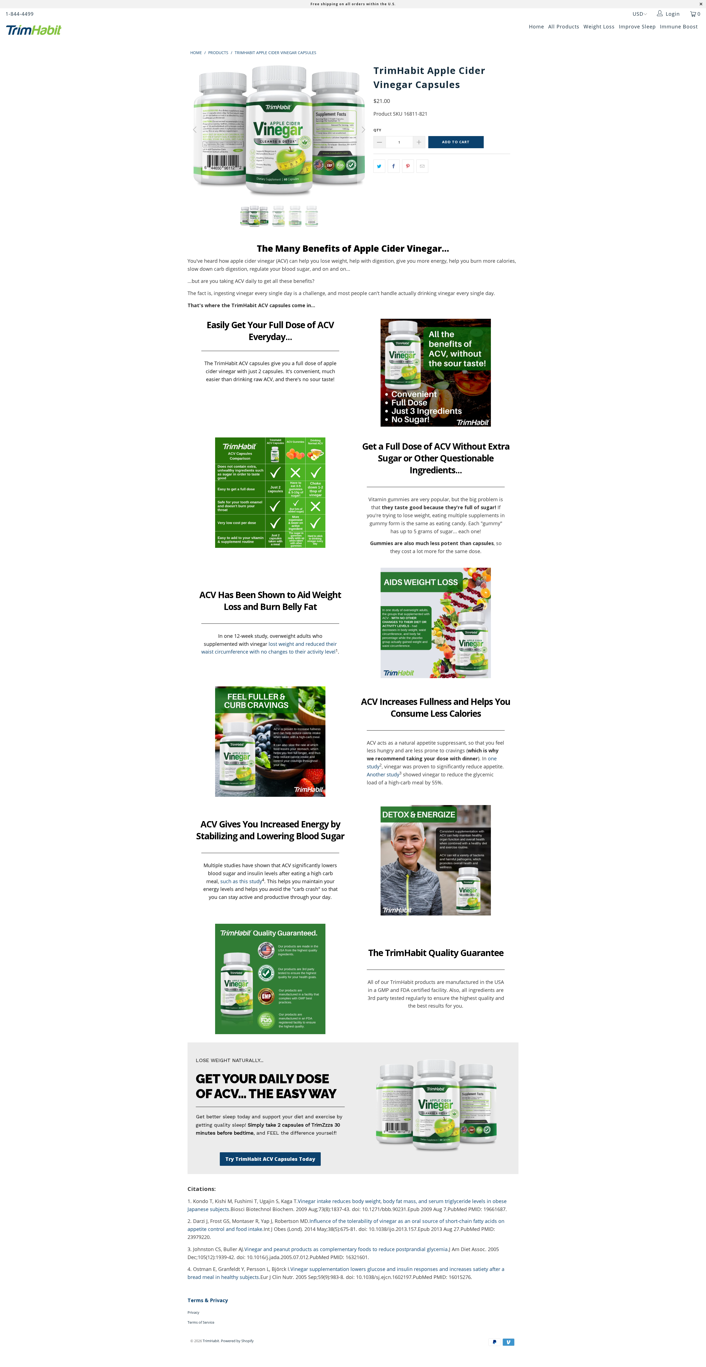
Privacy (193, 1312)
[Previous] (195, 129)
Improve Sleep (637, 26)
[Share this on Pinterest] (408, 166)
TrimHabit (211, 1340)
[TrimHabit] (59, 30)
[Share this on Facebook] (394, 166)
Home (536, 26)
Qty (377, 130)
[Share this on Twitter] (379, 166)
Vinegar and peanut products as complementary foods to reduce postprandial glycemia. (346, 1249)
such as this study (241, 881)
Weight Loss (599, 26)
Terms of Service (201, 1322)
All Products (563, 26)
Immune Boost (679, 26)
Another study (383, 774)
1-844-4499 (20, 13)
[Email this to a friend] (422, 166)
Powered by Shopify (237, 1340)
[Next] (362, 129)
